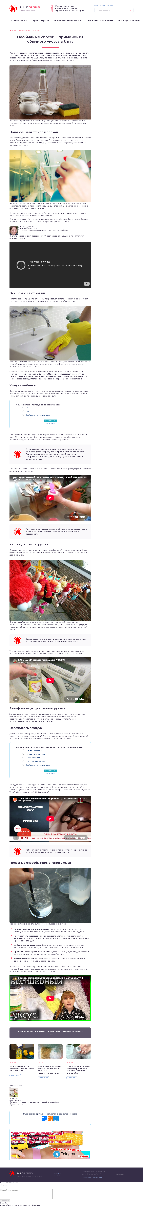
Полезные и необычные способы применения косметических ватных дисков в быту (77, 1069)
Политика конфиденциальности (92, 1177)
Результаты (50, 423)
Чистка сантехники (33, 758)
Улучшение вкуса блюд (35, 754)
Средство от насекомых (35, 761)
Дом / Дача (12, 1062)
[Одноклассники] (50, 1118)
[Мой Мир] (56, 1118)
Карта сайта (57, 1173)
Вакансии (57, 1176)
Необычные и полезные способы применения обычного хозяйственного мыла (49, 1069)
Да (27, 408)
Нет (27, 411)
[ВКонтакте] (44, 1118)
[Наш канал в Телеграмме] (50, 1158)
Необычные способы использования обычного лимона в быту (21, 1068)
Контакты (110, 5)
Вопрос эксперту (99, 5)
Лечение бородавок (34, 750)
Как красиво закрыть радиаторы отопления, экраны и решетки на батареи (69, 8)
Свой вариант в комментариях (38, 415)
